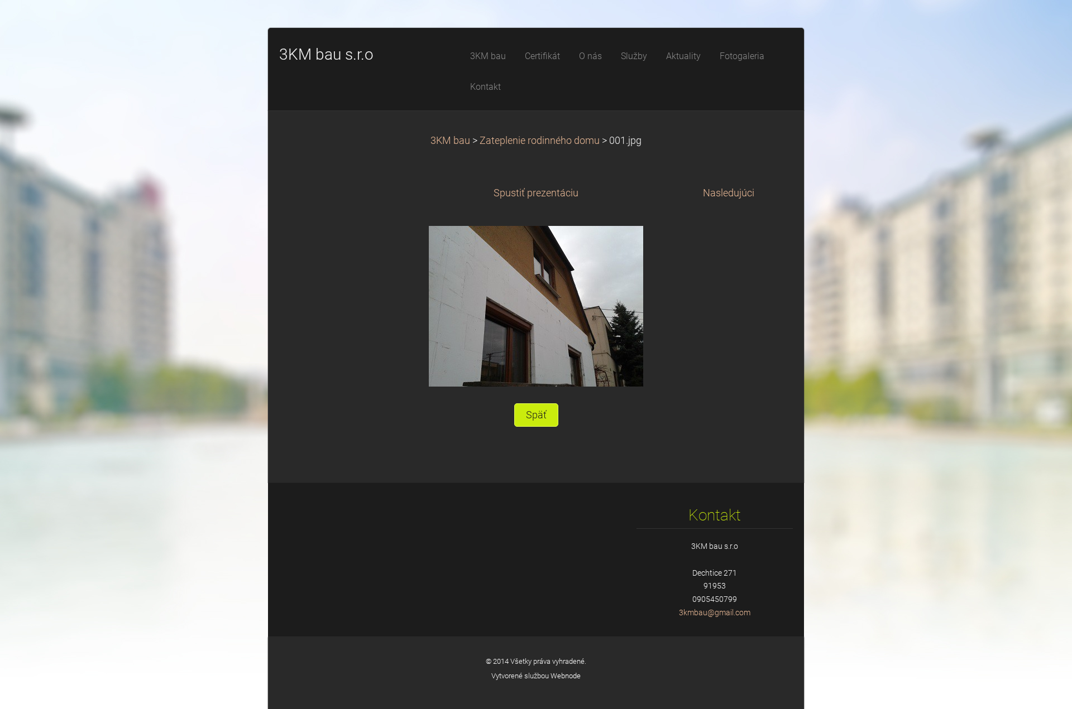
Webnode (566, 676)
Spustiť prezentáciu (536, 193)
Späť (536, 415)
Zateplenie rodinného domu (540, 140)
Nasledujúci (728, 193)
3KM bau (450, 140)
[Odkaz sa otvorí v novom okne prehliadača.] (536, 305)
